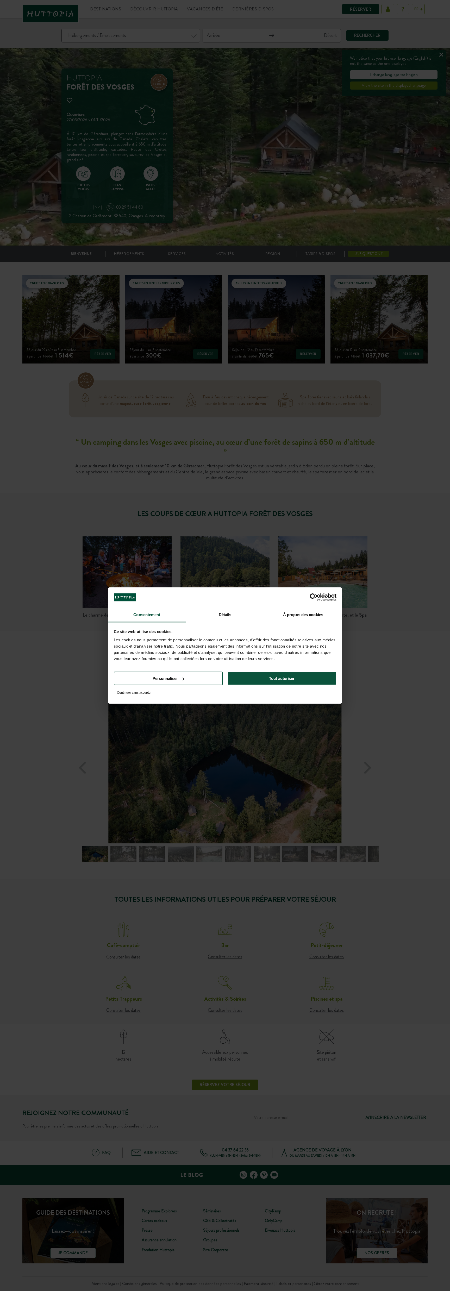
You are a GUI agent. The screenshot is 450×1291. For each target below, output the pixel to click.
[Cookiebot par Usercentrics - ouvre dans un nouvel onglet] (313, 597)
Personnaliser (165, 678)
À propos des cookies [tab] (303, 614)
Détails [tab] (225, 614)
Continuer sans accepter (134, 692)
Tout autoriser (282, 678)
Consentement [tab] (146, 614)
